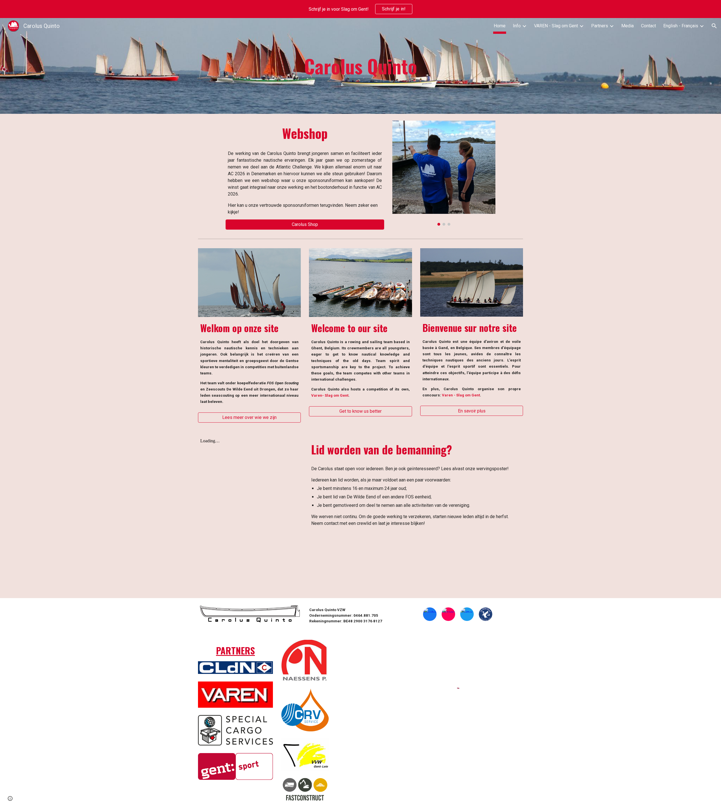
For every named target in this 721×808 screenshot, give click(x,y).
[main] (360, 66)
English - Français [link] (680, 25)
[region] (360, 9)
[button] (714, 26)
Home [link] (500, 25)
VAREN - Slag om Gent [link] (556, 25)
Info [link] (517, 25)
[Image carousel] (443, 173)
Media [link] (627, 25)
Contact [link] (648, 25)
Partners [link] (599, 25)
